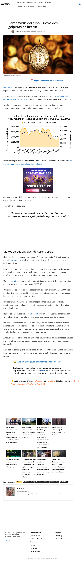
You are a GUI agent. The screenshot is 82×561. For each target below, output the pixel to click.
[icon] (80, 4)
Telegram (51, 381)
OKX (43, 370)
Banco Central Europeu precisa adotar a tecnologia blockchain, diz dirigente (28, 432)
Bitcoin (19, 482)
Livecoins (18, 31)
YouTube (31, 384)
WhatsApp (39, 381)
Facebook (74, 381)
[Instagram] (9, 540)
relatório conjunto (14, 260)
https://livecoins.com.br (23, 491)
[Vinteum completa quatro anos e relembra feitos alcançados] (13, 453)
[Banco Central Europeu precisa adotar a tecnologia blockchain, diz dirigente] (29, 421)
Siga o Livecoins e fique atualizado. (49, 80)
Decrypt (34, 314)
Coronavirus (54, 482)
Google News (42, 384)
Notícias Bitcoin (28, 482)
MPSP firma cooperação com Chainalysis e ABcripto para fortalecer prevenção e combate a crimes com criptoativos (13, 434)
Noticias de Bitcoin (42, 482)
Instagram (22, 384)
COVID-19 (63, 482)
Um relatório (8, 87)
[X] (21, 497)
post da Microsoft (14, 281)
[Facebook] (18, 497)
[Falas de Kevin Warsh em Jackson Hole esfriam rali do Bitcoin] (59, 421)
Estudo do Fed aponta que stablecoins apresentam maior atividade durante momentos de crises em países (43, 466)
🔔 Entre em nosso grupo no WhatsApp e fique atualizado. (38, 362)
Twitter (14, 384)
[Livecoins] (5, 4)
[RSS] (12, 540)
